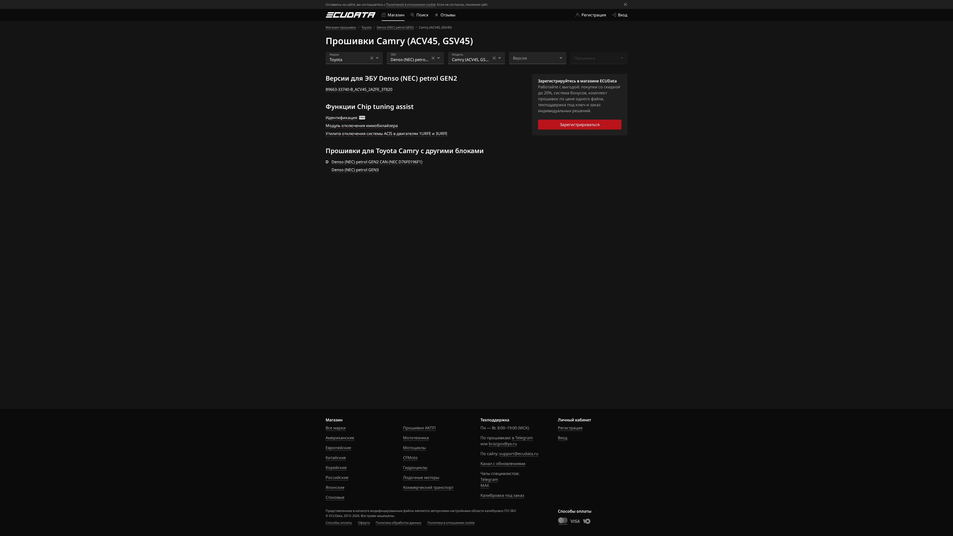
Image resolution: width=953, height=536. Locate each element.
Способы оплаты (339, 522)
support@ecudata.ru (518, 453)
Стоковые (335, 497)
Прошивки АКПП (419, 428)
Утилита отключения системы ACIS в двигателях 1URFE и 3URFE (386, 133)
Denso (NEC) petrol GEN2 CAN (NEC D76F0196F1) (377, 162)
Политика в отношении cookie (451, 522)
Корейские (336, 467)
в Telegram (522, 437)
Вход (562, 437)
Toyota (366, 27)
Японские (335, 487)
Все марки (336, 428)
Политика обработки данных (398, 522)
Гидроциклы (415, 467)
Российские (337, 477)
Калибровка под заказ (502, 495)
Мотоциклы (414, 447)
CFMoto (410, 457)
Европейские (338, 447)
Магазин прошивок (341, 27)
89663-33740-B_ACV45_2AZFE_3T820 (359, 89)
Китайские (336, 457)
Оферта (364, 522)
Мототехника (416, 437)
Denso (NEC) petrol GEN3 (355, 169)
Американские (340, 437)
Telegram (489, 479)
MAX (484, 485)
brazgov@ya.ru (503, 443)
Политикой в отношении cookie (411, 4)
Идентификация (341, 117)
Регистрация (570, 428)
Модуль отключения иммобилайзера (362, 125)
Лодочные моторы (421, 477)
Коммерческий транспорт (428, 487)
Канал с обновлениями (502, 463)
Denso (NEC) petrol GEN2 (395, 27)
